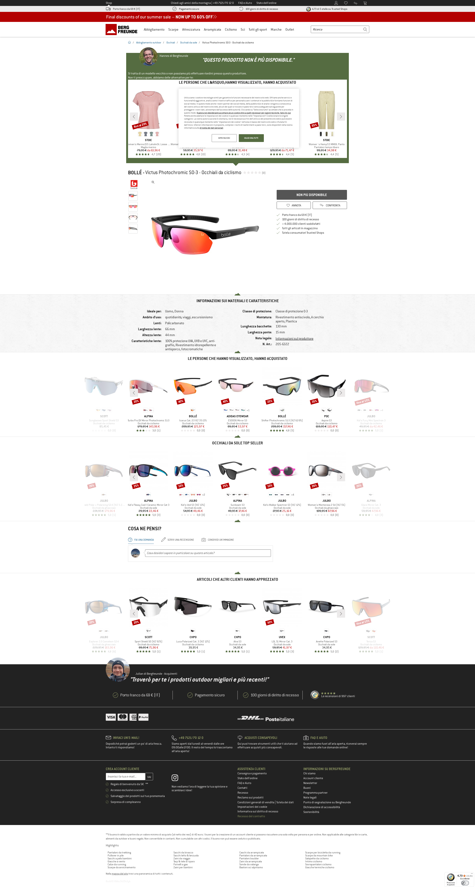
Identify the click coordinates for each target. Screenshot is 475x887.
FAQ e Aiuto (244, 783)
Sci (243, 29)
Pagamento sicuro (189, 9)
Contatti (242, 788)
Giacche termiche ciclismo (319, 867)
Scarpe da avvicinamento (121, 867)
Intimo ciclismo (313, 861)
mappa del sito (120, 873)
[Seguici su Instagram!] (178, 778)
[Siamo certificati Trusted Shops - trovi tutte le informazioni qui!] (315, 695)
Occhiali (170, 42)
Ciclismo (231, 29)
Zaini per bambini (183, 867)
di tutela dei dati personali (211, 128)
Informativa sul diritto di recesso (258, 811)
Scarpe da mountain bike (319, 855)
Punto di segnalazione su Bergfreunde (327, 802)
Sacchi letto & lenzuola (186, 855)
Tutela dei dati (285, 802)
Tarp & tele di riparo (184, 861)
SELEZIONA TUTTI (251, 138)
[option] (206, 234)
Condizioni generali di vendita (256, 802)
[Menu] (472, 874)
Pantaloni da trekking (119, 852)
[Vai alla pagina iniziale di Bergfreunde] (123, 29)
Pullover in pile (116, 855)
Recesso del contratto (251, 816)
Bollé (135, 172)
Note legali (310, 797)
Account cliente (313, 778)
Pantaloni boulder (249, 858)
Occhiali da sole (188, 42)
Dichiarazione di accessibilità (321, 807)
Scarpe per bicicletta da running (322, 852)
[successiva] (341, 116)
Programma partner (315, 793)
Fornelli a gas (180, 864)
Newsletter (310, 783)
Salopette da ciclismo (317, 858)
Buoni (307, 788)
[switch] (465, 883)
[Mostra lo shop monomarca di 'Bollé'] (134, 184)
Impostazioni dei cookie (252, 807)
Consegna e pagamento (252, 773)
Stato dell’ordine (248, 778)
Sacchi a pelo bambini (120, 858)
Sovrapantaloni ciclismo (318, 864)
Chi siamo (309, 773)
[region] (238, 118)
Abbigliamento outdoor (148, 42)
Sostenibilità (311, 812)
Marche (276, 29)
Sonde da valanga (249, 864)
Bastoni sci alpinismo (251, 867)
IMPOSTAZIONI (224, 138)
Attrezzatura (191, 29)
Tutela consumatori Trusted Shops (303, 233)
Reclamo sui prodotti (250, 797)
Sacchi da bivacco (183, 852)
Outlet (289, 29)
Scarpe (173, 29)
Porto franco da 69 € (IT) (126, 9)
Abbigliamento (154, 29)
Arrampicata (212, 29)
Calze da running (117, 864)
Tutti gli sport (258, 29)
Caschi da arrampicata (251, 852)
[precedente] (134, 116)
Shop (109, 3)
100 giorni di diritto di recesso (261, 9)
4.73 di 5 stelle (329, 9)
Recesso (243, 793)
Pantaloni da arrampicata (253, 855)
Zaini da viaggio (181, 858)
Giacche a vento (116, 861)
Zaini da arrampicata (250, 861)
